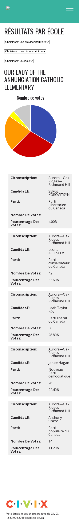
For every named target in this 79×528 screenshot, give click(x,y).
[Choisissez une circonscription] (25, 51)
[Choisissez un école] (18, 60)
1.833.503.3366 (15, 517)
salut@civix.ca (35, 517)
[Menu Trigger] (70, 11)
